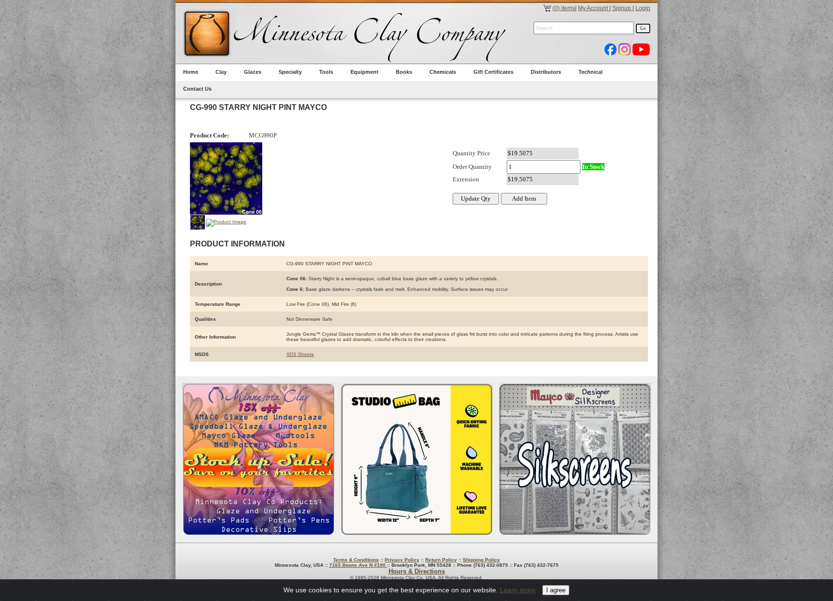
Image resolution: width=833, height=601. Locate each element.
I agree (555, 590)
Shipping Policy (481, 559)
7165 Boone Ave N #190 (358, 565)
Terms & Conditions (356, 559)
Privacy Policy (402, 559)
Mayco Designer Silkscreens (574, 459)
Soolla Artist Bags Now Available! (416, 459)
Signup (622, 8)
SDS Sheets (300, 354)
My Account (593, 8)
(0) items (563, 8)
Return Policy (441, 559)
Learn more (518, 590)
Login (642, 8)
